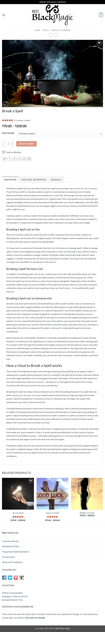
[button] (3, 15)
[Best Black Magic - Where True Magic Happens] (53, 15)
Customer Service (10, 541)
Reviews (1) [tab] (56, 180)
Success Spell (18, 513)
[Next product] (51, 35)
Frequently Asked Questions (15, 551)
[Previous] (2, 502)
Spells (46, 30)
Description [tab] (10, 180)
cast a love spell (53, 321)
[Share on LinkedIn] (29, 159)
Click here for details (35, 617)
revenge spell (75, 248)
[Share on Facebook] (9, 159)
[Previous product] (56, 35)
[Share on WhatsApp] (4, 159)
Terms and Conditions (12, 562)
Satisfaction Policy (10, 546)
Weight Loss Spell (87, 513)
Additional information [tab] (33, 180)
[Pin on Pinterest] (24, 159)
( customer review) (22, 120)
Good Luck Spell (52, 513)
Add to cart (26, 143)
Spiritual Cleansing (60, 30)
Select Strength (8, 133)
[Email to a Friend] (19, 159)
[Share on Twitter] (14, 159)
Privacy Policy (8, 557)
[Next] (103, 502)
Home (37, 30)
